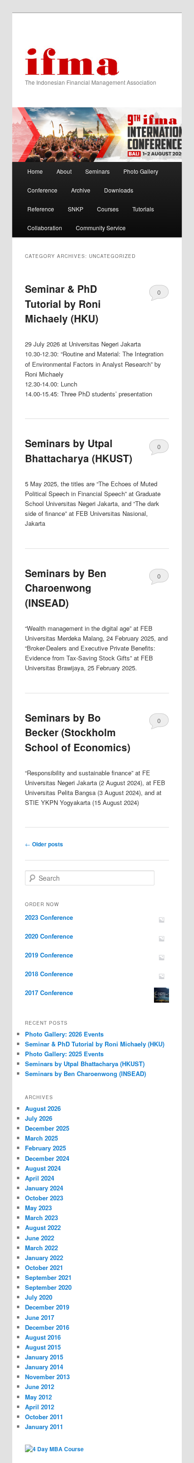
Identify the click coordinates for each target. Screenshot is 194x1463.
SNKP (75, 209)
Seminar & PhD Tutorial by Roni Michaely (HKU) (63, 303)
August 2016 (43, 1337)
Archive (80, 190)
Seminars (97, 171)
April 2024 (39, 1178)
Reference (40, 209)
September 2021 (48, 1277)
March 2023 (41, 1217)
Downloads (118, 190)
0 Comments (159, 294)
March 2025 (41, 1137)
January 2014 (44, 1366)
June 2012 (39, 1386)
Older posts (44, 844)
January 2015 (44, 1356)
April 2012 (39, 1406)
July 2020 (38, 1297)
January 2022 (44, 1257)
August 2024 (43, 1168)
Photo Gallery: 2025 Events (64, 1053)
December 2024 (47, 1158)
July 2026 (38, 1118)
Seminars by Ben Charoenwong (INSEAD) (65, 588)
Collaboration (44, 228)
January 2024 (44, 1187)
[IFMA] (72, 62)
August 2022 (43, 1227)
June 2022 (39, 1237)
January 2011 (44, 1426)
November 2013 (47, 1376)
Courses (108, 209)
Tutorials (143, 209)
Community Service (101, 228)
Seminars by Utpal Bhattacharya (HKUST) (78, 450)
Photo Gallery (140, 171)
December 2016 (47, 1327)
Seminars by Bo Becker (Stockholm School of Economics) (77, 732)
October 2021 (44, 1267)
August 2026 (43, 1108)
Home (35, 171)
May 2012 (38, 1396)
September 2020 (48, 1287)
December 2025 (47, 1128)
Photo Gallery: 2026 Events (64, 1033)
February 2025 (45, 1147)
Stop (170, 123)
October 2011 (44, 1416)
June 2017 (39, 1317)
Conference (42, 190)
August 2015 (43, 1346)
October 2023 (44, 1197)
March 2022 (41, 1247)
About (64, 171)
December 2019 (47, 1306)
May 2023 (38, 1207)
